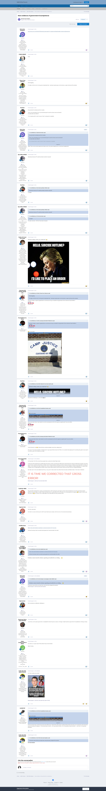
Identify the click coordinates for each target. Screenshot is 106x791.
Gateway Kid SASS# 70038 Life (22, 292)
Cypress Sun (22, 507)
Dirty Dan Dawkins (26, 18)
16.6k (23, 681)
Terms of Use (31, 789)
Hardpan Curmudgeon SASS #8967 (22, 547)
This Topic (83, 5)
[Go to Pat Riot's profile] (22, 111)
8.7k (23, 498)
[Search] (88, 6)
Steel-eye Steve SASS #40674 (22, 620)
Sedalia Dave (22, 525)
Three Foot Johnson (22, 81)
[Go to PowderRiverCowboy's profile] (22, 323)
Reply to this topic (83, 24)
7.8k (23, 653)
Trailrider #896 (22, 488)
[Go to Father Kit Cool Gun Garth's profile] (22, 242)
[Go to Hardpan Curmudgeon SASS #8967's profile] (22, 552)
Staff (33, 8)
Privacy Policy (50, 782)
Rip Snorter (22, 601)
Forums (18, 8)
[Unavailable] (48, 262)
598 (23, 630)
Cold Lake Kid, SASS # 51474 (22, 671)
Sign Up (86, 2)
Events (23, 8)
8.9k (23, 91)
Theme (44, 782)
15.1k (23, 516)
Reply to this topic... (28, 767)
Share (77, 19)
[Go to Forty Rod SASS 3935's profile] (22, 464)
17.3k (23, 717)
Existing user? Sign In (78, 2)
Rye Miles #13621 (22, 154)
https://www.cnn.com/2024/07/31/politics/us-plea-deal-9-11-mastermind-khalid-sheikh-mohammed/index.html (49, 31)
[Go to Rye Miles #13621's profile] (22, 158)
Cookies (61, 782)
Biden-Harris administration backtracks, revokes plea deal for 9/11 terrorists (42, 527)
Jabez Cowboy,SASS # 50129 (22, 642)
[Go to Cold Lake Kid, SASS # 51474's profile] (22, 676)
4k (22, 302)
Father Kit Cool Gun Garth (22, 238)
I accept (86, 788)
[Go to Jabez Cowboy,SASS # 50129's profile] (22, 647)
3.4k (23, 328)
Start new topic (72, 24)
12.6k (23, 64)
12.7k (23, 610)
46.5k (23, 117)
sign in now (43, 761)
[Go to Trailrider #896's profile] (22, 492)
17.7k (23, 558)
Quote (31, 49)
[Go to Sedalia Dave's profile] (22, 529)
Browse (19, 5)
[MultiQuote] (28, 50)
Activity (24, 5)
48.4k (23, 164)
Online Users (38, 8)
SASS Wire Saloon (31, 19)
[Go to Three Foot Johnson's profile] (22, 85)
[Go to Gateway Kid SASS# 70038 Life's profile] (22, 296)
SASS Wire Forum (22, 2)
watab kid (22, 708)
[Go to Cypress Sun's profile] (22, 511)
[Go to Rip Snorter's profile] (22, 604)
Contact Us (56, 782)
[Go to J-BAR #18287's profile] (22, 58)
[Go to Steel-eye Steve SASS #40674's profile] (22, 624)
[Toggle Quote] (29, 132)
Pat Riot (22, 107)
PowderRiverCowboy (22, 318)
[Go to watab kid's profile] (22, 712)
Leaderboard (44, 8)
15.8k (23, 248)
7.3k (23, 40)
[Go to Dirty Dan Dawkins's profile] (19, 19)
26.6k (23, 469)
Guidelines (28, 8)
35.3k (23, 535)
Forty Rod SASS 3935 (22, 459)
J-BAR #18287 (22, 54)
